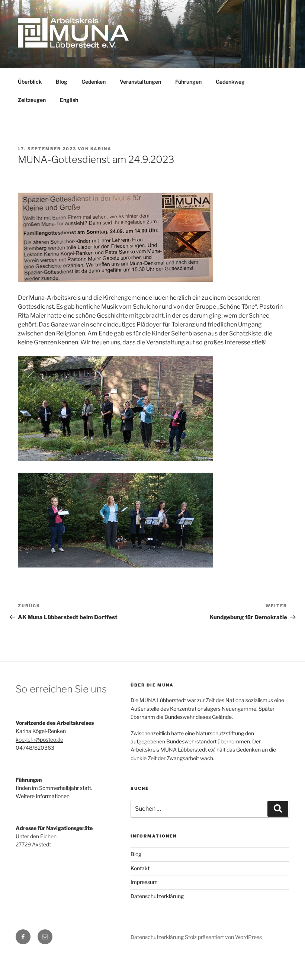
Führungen (188, 81)
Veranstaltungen (140, 81)
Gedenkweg (230, 81)
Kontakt (140, 868)
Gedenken (93, 81)
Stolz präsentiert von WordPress (223, 937)
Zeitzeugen (32, 100)
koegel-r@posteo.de (39, 739)
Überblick (30, 81)
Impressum (144, 882)
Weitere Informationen (43, 796)
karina (101, 148)
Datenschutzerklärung (157, 896)
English (69, 100)
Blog (61, 81)
